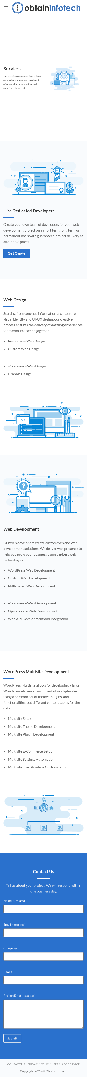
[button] (6, 7)
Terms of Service (67, 1064)
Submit (12, 1038)
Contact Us (16, 1064)
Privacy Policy (39, 1064)
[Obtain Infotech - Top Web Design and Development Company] (46, 7)
